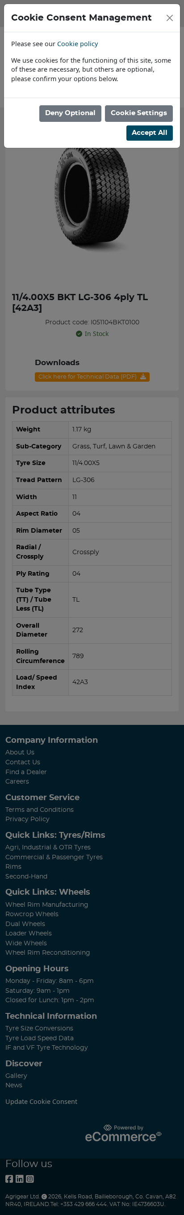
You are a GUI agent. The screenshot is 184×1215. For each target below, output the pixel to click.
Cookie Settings (139, 113)
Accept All (149, 132)
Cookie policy (77, 43)
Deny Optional (70, 113)
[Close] (169, 18)
